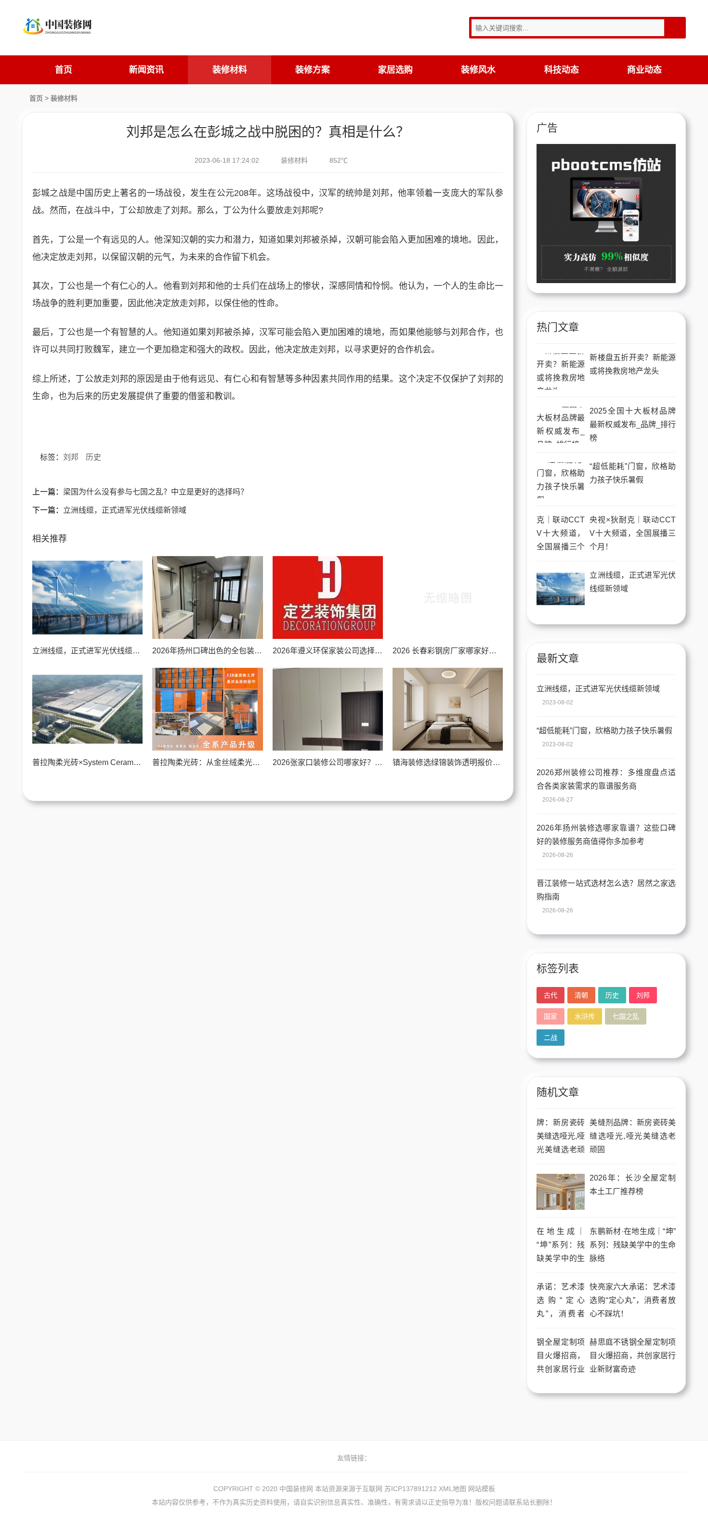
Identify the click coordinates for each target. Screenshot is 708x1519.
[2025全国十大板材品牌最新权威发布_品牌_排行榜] (561, 425)
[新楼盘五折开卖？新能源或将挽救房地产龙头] (561, 371)
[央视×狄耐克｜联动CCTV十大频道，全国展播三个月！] (561, 534)
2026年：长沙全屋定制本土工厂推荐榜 (633, 1184)
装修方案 (312, 70)
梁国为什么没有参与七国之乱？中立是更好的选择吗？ (155, 492)
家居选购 (395, 70)
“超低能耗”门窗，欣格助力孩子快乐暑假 (633, 473)
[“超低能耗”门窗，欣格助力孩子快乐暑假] (561, 480)
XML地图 (452, 1489)
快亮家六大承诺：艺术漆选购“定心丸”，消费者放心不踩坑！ (633, 1300)
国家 (550, 1016)
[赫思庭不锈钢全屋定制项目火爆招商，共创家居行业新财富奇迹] (561, 1356)
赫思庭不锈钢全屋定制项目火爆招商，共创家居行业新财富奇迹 (633, 1355)
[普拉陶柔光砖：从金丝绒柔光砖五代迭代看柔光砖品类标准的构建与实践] (207, 709)
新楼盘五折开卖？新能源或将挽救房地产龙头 (633, 364)
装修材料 (229, 70)
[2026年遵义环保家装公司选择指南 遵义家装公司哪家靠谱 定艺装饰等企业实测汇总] (328, 597)
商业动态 (644, 70)
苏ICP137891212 (410, 1489)
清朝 (581, 995)
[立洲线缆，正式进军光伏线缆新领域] (87, 597)
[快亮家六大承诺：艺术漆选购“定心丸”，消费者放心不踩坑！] (561, 1301)
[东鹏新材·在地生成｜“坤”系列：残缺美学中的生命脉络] (561, 1245)
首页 (63, 70)
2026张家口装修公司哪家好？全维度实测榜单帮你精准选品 (374, 762)
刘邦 (71, 457)
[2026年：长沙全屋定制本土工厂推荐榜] (561, 1192)
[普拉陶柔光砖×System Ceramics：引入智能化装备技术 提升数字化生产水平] (87, 709)
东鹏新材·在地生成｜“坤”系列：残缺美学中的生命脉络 (633, 1244)
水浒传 (585, 1016)
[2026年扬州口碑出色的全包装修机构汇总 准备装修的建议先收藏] (207, 597)
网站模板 (481, 1489)
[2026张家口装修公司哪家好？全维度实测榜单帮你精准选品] (328, 709)
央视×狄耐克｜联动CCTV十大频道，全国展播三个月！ (633, 533)
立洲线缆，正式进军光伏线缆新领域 (124, 510)
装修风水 (478, 70)
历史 (93, 457)
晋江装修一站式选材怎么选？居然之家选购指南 (606, 890)
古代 (550, 995)
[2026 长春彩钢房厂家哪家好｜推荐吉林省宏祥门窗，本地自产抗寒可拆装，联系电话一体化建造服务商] (448, 597)
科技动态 (561, 70)
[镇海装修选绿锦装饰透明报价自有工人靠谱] (448, 709)
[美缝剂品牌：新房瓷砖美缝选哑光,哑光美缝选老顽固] (561, 1136)
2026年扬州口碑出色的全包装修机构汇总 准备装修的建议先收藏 (262, 651)
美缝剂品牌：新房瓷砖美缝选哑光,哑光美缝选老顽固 (633, 1136)
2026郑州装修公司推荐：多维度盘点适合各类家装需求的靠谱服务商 (606, 779)
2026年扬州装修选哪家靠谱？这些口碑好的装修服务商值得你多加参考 (606, 834)
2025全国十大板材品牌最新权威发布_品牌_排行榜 (633, 424)
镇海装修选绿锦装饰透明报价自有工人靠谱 (466, 762)
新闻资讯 (146, 70)
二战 (550, 1037)
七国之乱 (625, 1016)
